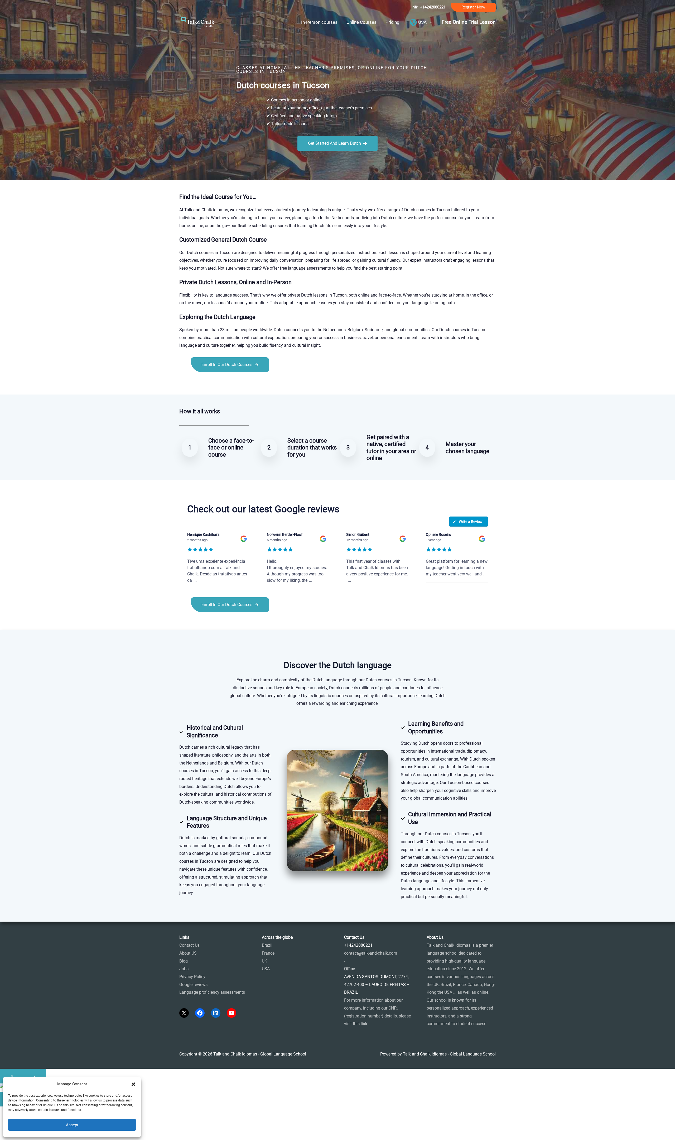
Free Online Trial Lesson (469, 22)
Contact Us (189, 945)
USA (266, 968)
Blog (183, 961)
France (268, 953)
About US (188, 953)
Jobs (184, 968)
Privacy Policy (192, 976)
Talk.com (214, 383)
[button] (473, 7)
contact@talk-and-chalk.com (370, 953)
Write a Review (471, 521)
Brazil (267, 945)
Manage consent (30, 1133)
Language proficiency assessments (212, 992)
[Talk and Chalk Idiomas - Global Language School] (197, 21)
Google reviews (193, 984)
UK (264, 961)
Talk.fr (185, 383)
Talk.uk (231, 383)
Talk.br (198, 383)
